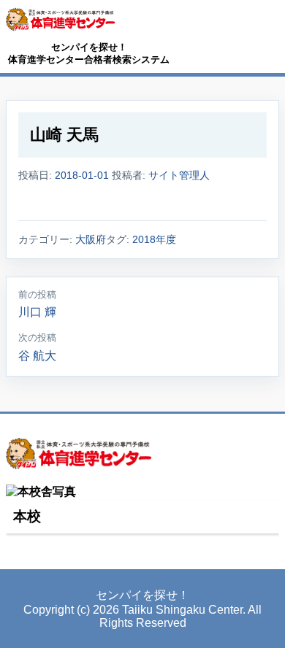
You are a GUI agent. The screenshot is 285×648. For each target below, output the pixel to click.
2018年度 (154, 239)
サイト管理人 (179, 175)
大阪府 (90, 239)
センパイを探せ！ (89, 47)
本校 (27, 516)
